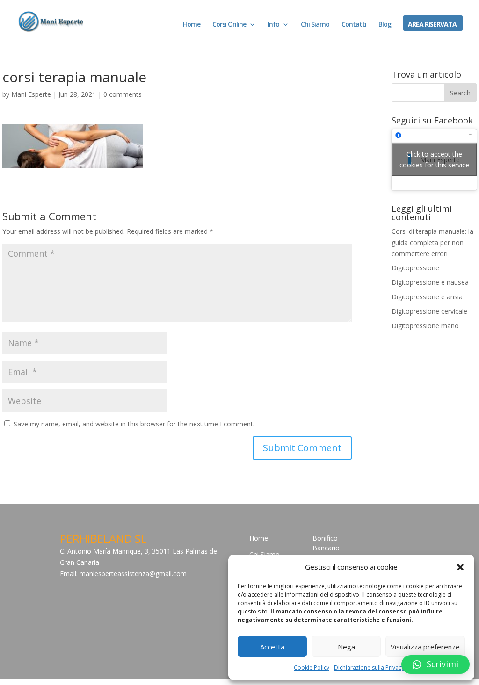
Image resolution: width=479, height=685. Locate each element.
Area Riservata (432, 25)
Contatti (353, 25)
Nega (346, 646)
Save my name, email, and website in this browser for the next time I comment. (134, 423)
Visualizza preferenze (425, 646)
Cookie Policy (311, 667)
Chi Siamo (315, 25)
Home (191, 25)
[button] (460, 567)
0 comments (122, 94)
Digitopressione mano (425, 325)
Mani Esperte (31, 94)
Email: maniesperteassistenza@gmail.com (123, 573)
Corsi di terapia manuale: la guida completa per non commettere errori (432, 242)
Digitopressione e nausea (430, 282)
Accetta (272, 646)
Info (273, 25)
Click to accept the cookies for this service (434, 159)
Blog (384, 25)
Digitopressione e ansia (427, 296)
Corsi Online (229, 25)
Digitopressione (415, 267)
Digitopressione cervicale (429, 311)
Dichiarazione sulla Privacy (369, 667)
